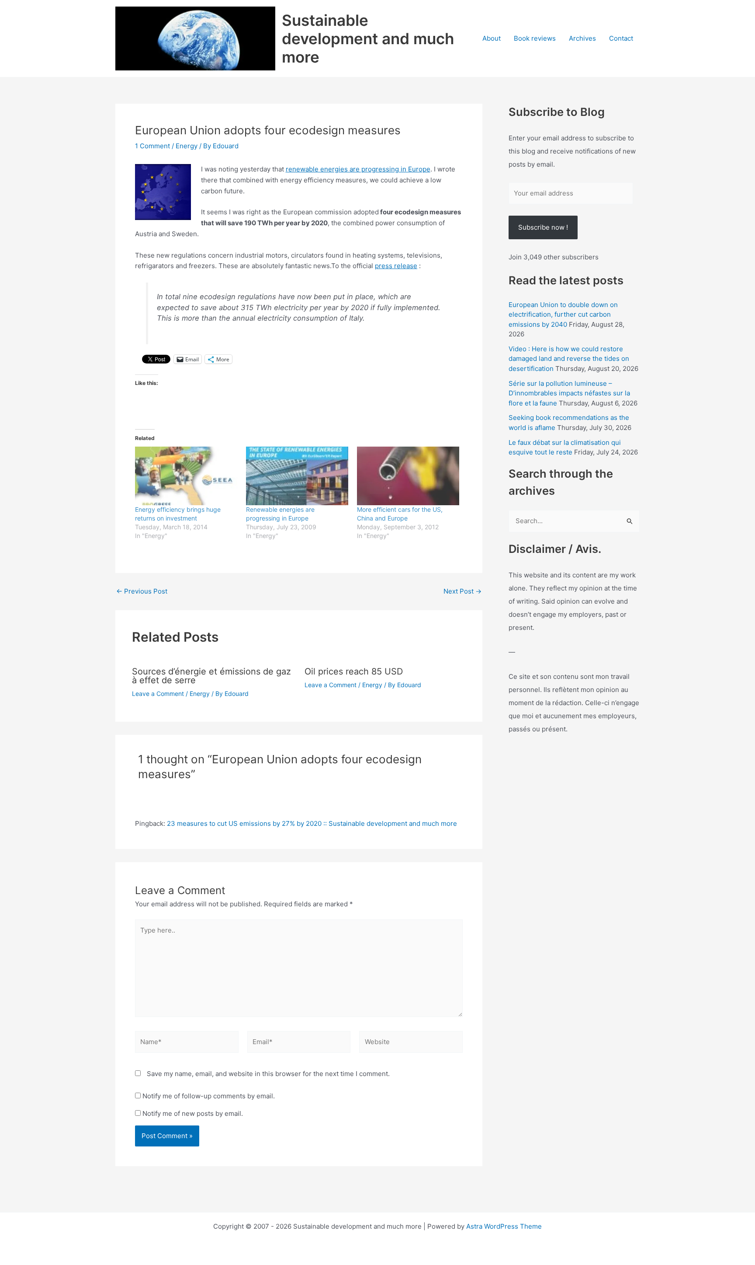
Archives (582, 38)
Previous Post (141, 591)
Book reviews (535, 38)
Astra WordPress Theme (504, 1226)
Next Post (462, 591)
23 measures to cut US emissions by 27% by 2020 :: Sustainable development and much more (312, 823)
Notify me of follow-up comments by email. (208, 1096)
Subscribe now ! (543, 227)
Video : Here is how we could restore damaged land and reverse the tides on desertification (569, 359)
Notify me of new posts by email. (192, 1113)
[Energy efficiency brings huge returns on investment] (186, 476)
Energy (186, 146)
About (491, 38)
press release (396, 266)
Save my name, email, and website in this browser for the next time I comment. (268, 1073)
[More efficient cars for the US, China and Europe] (408, 476)
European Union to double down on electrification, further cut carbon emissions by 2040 (563, 314)
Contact (621, 38)
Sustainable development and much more (368, 38)
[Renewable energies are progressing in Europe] (297, 476)
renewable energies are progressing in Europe (358, 169)
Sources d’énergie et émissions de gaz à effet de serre (211, 675)
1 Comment (152, 146)
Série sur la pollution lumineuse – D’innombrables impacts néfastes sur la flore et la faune (569, 393)
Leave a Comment (158, 693)
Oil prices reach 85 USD (354, 671)
